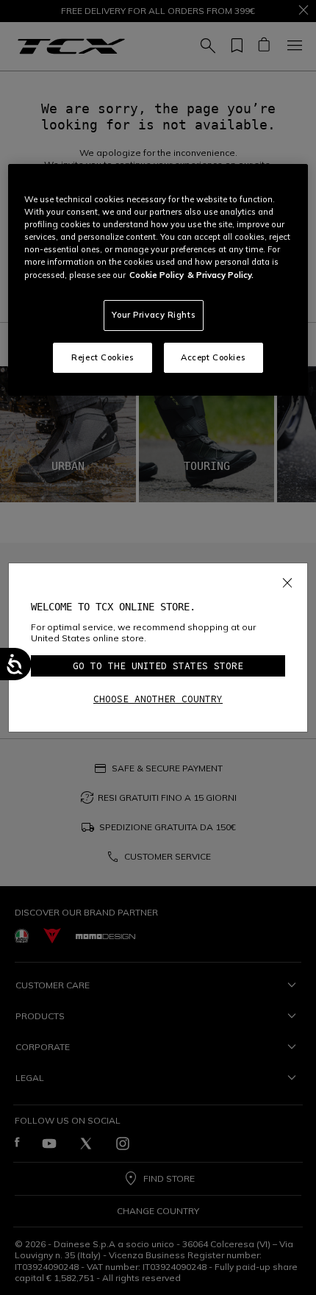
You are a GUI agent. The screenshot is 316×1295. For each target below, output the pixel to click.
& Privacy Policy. (220, 275)
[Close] (287, 580)
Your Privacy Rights (153, 315)
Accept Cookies (213, 357)
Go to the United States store (158, 666)
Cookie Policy (156, 275)
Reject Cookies (102, 357)
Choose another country (158, 699)
